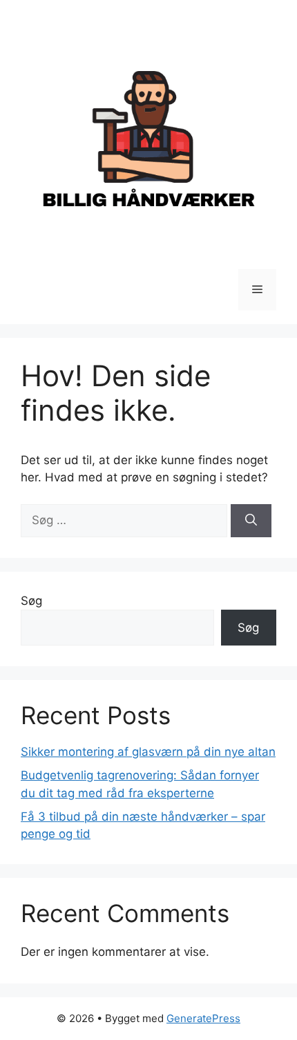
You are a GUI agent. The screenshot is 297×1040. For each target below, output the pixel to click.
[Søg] (251, 520)
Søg (31, 601)
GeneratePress (203, 1018)
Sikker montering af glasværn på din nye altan (148, 752)
